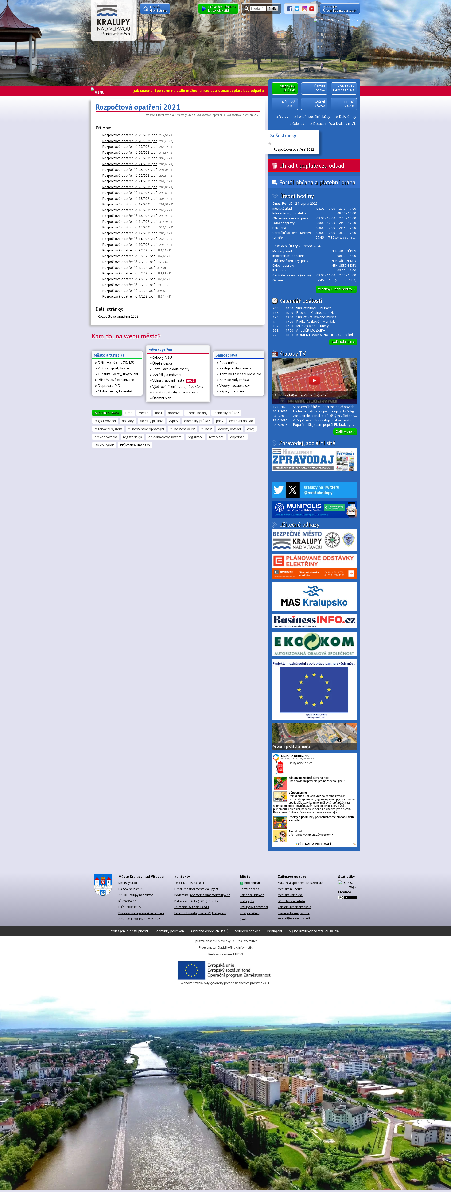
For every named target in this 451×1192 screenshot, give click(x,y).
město (144, 413)
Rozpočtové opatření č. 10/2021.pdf (129, 244)
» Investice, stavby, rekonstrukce (174, 392)
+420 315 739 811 (192, 883)
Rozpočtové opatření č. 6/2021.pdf (128, 267)
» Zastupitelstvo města (234, 368)
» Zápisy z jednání (230, 391)
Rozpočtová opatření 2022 (293, 149)
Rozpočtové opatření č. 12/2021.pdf (129, 233)
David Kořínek (227, 947)
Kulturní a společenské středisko (300, 883)
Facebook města (185, 913)
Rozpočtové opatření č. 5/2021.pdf (128, 273)
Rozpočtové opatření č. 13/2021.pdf (129, 227)
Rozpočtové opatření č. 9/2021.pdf (128, 250)
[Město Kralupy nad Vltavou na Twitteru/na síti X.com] (298, 8)
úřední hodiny (197, 413)
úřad (128, 413)
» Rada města (227, 362)
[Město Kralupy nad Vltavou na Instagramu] (306, 8)
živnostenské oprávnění (146, 429)
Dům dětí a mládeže (291, 901)
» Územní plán (160, 398)
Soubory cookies (247, 931)
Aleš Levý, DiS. (227, 941)
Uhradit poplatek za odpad (311, 165)
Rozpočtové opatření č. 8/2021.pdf (128, 256)
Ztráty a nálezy (250, 913)
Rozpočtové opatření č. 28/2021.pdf (129, 141)
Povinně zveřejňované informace (141, 913)
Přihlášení (274, 931)
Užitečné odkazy (299, 524)
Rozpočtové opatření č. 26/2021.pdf (129, 152)
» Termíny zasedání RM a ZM (239, 374)
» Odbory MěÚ (161, 357)
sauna (304, 913)
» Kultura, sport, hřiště (112, 368)
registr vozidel (105, 421)
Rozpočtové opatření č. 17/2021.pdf (129, 204)
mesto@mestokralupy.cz (201, 889)
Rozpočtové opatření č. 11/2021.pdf (129, 238)
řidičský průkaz (151, 421)
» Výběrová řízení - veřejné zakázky (176, 386)
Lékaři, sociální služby (313, 116)
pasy (219, 421)
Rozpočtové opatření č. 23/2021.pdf (129, 169)
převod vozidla (106, 437)
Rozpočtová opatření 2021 (243, 115)
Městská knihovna (290, 895)
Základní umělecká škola (294, 907)
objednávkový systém (165, 437)
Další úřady (347, 116)
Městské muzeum (290, 889)
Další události (343, 341)
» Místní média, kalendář (113, 391)
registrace (195, 437)
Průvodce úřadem (135, 445)
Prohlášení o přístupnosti (129, 931)
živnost (206, 429)
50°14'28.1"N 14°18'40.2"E (144, 919)
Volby (283, 116)
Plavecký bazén (288, 913)
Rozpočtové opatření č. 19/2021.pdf (129, 192)
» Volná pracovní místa (172, 380)
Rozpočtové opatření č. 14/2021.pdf (129, 221)
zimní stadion (304, 918)
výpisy (173, 421)
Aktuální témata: (107, 413)
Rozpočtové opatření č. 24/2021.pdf (129, 164)
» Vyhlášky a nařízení (165, 374)
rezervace (216, 437)
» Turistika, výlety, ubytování (116, 374)
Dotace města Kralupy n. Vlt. (334, 123)
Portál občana (249, 889)
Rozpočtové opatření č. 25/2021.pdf (129, 158)
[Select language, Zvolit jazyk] (337, 20)
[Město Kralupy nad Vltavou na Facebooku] (291, 8)
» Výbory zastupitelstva (234, 385)
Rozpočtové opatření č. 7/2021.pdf (128, 261)
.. (274, 143)
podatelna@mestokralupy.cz (210, 895)
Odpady (298, 123)
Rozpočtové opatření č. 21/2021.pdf (129, 181)
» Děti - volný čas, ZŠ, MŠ (114, 362)
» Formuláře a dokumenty (169, 369)
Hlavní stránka (165, 115)
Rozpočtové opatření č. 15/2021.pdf (129, 215)
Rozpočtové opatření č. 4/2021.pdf (128, 279)
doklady (128, 421)
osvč (250, 429)
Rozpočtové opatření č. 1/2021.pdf (128, 296)
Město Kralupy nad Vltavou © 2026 (315, 931)
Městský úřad (185, 115)
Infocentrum (252, 883)
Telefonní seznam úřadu (191, 907)
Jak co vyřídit (104, 445)
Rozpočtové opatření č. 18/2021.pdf (129, 198)
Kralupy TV (292, 353)
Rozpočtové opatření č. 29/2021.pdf (129, 135)
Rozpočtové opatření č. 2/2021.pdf (128, 290)
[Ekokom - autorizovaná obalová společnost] (314, 644)
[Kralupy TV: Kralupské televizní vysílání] (311, 8)
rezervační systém (108, 429)
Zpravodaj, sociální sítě (307, 443)
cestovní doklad (241, 421)
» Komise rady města (233, 379)
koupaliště (285, 918)
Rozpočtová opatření (209, 115)
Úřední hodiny (296, 196)
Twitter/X (204, 913)
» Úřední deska (161, 363)
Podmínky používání (169, 931)
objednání (237, 437)
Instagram (219, 913)
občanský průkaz (197, 421)
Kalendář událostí (300, 301)
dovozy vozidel (229, 429)
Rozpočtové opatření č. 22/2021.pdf (129, 175)
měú (158, 413)
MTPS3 (238, 954)
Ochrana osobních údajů (210, 931)
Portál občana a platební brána (317, 182)
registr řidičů (132, 437)
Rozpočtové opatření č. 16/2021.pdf (129, 210)
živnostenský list (182, 429)
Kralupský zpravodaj (254, 907)
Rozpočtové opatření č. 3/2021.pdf (128, 284)
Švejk (243, 919)
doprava (174, 413)
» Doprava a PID (107, 385)
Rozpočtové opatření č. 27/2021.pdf (129, 146)
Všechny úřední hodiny (336, 289)
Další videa (345, 431)
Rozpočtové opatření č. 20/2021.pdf (129, 187)
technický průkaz (226, 413)
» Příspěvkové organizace (114, 379)
